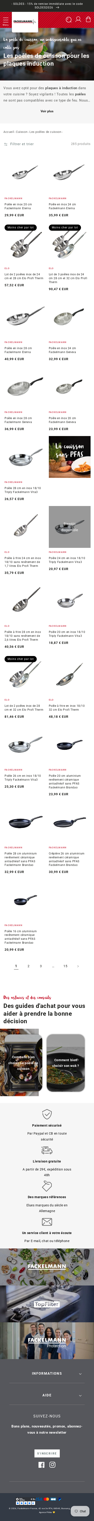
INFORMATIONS (47, 1373)
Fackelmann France (27, 1508)
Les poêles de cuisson (45, 132)
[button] (6, 20)
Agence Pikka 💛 (47, 1512)
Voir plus (47, 111)
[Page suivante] (78, 966)
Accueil (8, 132)
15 (65, 966)
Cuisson (21, 132)
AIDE (47, 1395)
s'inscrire (47, 1453)
